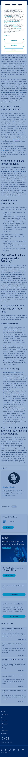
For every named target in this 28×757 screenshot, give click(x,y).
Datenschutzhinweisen (10, 24)
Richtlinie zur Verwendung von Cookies (12, 22)
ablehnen (15, 26)
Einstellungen (7, 16)
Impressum (7, 35)
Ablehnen (14, 50)
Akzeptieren (18, 28)
